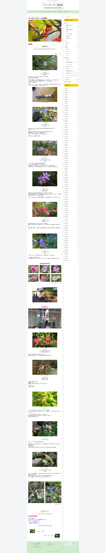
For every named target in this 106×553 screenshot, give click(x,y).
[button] (77, 16)
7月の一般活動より (31, 518)
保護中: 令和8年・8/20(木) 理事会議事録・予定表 (37, 519)
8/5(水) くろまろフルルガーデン (34, 520)
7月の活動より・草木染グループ (33, 523)
